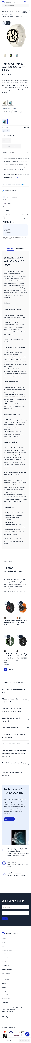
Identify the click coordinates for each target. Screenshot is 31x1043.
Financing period (7, 206)
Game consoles (6, 998)
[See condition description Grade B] (20, 112)
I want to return (6, 957)
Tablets (4, 983)
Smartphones (5, 979)
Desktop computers (7, 991)
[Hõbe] (20, 618)
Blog (3, 946)
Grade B (16, 112)
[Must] (5, 651)
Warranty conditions (7, 969)
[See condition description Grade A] (10, 112)
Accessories (5, 1002)
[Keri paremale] (29, 11)
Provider (5, 199)
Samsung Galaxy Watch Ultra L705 (21, 623)
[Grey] (5, 121)
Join (4, 918)
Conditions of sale (6, 954)
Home (3, 14)
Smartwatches (9, 14)
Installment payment (7, 950)
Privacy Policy (5, 965)
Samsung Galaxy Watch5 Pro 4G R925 (9, 623)
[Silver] (11, 103)
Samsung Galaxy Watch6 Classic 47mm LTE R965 (21, 656)
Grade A (6, 112)
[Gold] (5, 103)
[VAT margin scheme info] (17, 177)
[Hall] (5, 618)
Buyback (4, 961)
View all (10, 669)
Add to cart (12, 146)
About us (4, 942)
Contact (4, 938)
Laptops (4, 987)
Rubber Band (6, 131)
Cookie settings (6, 973)
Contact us (9, 819)
